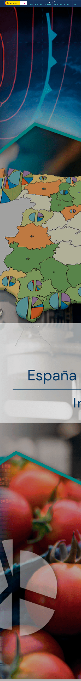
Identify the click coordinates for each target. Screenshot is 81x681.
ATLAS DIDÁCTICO (39, 4)
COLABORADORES (64, 4)
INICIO (31, 4)
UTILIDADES (56, 4)
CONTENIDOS (48, 4)
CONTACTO (73, 4)
